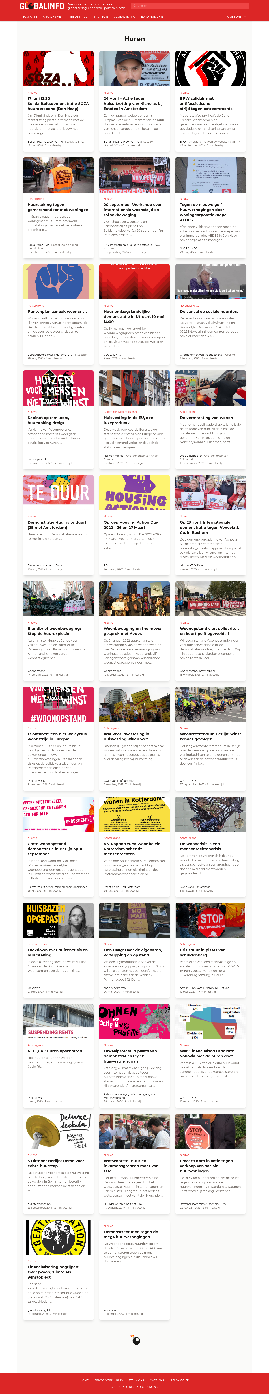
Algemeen (110, 411)
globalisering (124, 16)
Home (84, 1380)
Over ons (157, 1380)
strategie (101, 16)
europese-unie (152, 16)
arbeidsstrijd (77, 16)
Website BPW (76, 141)
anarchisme (52, 16)
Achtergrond (36, 198)
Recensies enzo (189, 305)
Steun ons (136, 1380)
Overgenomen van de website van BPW (214, 141)
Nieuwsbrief (179, 1380)
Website (229, 354)
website (148, 141)
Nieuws (32, 92)
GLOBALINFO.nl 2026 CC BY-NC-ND (134, 1387)
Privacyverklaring (108, 1380)
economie (30, 16)
